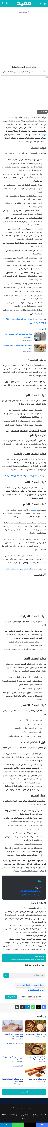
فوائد (20, 12)
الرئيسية (25, 12)
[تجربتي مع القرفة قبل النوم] (35, 1071)
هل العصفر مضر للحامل (31, 894)
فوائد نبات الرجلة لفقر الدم (30, 891)
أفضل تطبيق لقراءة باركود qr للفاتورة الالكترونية (24, 476)
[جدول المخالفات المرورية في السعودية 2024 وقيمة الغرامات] (40, 336)
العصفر (34, 510)
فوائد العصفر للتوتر (22, 985)
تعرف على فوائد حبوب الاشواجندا (36, 1034)
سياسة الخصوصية (26, 1115)
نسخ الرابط (11, 997)
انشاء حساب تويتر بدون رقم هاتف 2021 (22, 569)
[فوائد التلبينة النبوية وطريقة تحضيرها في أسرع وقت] (35, 1049)
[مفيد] (24, 4)
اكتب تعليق (24, 1092)
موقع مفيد (42, 134)
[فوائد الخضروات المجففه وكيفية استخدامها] (12, 1049)
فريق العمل (36, 1115)
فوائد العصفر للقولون (35, 990)
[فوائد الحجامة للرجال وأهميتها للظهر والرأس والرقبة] (12, 1026)
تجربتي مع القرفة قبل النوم (37, 1079)
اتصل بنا (43, 1115)
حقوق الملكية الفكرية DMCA (10, 1115)
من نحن (24, 1118)
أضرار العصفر (38, 985)
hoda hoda (39, 72)
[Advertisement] (24, 40)
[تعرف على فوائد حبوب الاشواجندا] (35, 1026)
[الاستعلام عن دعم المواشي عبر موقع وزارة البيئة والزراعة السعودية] (40, 348)
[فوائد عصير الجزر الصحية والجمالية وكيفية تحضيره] (12, 1071)
